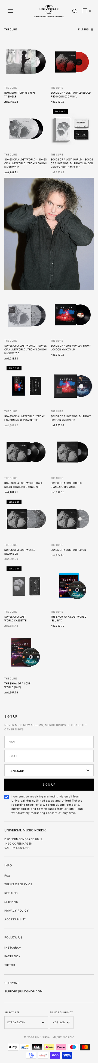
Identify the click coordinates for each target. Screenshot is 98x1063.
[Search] (75, 11)
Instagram (13, 947)
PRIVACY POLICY (16, 910)
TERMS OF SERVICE (18, 884)
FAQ (7, 875)
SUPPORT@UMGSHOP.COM (23, 991)
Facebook (12, 956)
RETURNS (11, 893)
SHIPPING (11, 901)
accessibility (15, 919)
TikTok (9, 965)
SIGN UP (49, 785)
